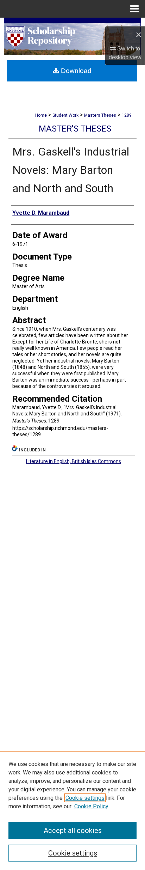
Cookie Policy (91, 806)
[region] (72, 810)
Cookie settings (85, 798)
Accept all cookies (73, 830)
